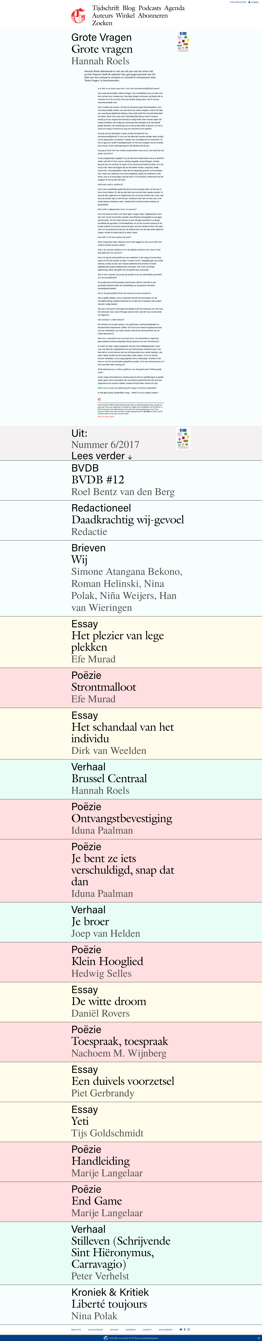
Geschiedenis (95, 1329)
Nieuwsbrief (166, 1329)
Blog (128, 7)
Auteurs (102, 15)
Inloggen (254, 2)
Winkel (125, 15)
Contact (147, 1329)
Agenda (174, 7)
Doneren (131, 1329)
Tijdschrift (105, 7)
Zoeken (102, 23)
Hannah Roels (100, 60)
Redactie (76, 1329)
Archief (114, 1329)
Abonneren (153, 15)
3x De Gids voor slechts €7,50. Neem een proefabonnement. (133, 1338)
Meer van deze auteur (106, 416)
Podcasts (149, 7)
